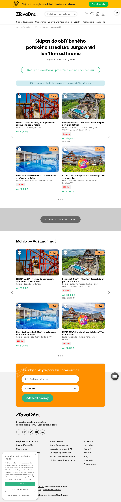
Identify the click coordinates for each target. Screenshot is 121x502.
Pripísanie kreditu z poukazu (62, 460)
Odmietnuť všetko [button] (20, 490)
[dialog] (20, 476)
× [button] (35, 455)
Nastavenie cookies (52, 489)
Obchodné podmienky (60, 452)
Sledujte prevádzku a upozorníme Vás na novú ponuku (60, 70)
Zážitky (77, 22)
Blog (86, 456)
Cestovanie (40, 22)
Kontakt (87, 449)
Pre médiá (88, 460)
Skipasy (45, 27)
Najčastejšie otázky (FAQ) (61, 449)
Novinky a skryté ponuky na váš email (50, 370)
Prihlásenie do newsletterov (62, 456)
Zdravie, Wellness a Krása (60, 22)
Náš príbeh (89, 445)
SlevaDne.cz (61, 495)
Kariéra (87, 452)
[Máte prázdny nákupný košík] (87, 14)
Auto (99, 22)
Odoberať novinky (37, 398)
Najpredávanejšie (24, 22)
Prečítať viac (27, 479)
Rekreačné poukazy (59, 445)
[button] (12, 136)
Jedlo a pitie (88, 22)
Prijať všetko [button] (20, 484)
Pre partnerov (90, 464)
